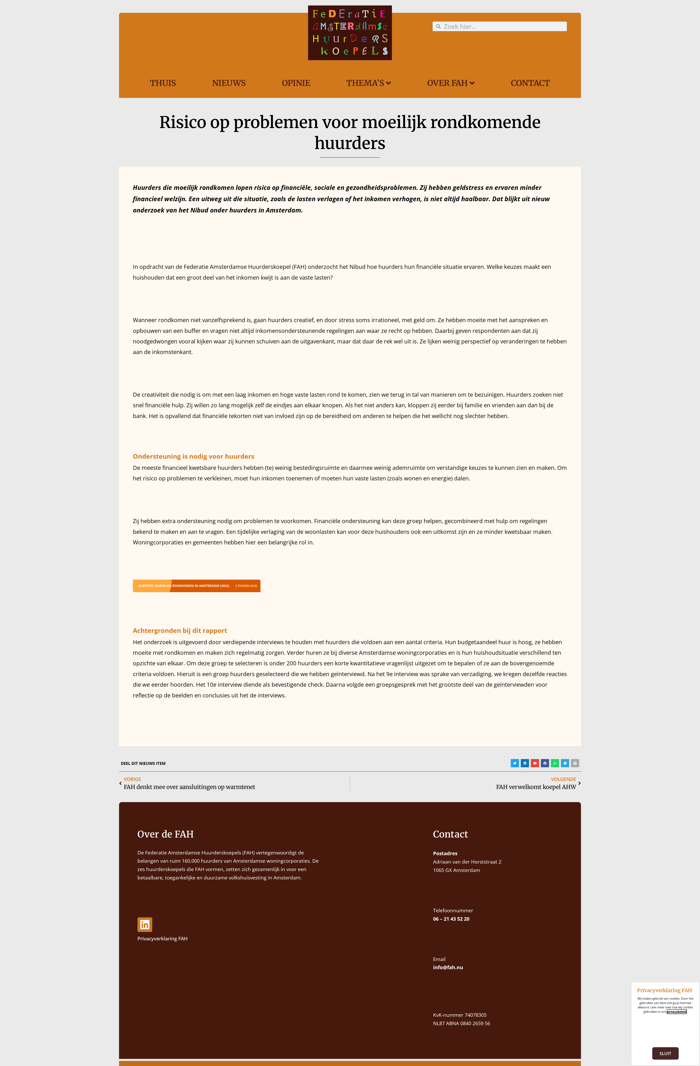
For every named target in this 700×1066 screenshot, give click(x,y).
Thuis (163, 83)
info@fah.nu (448, 967)
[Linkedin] (144, 924)
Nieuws (229, 83)
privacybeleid (677, 1012)
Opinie (296, 83)
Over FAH (447, 83)
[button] (515, 763)
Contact (530, 83)
